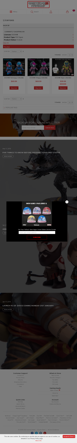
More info (38, 440)
